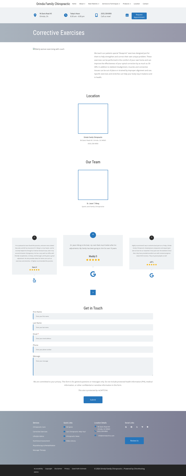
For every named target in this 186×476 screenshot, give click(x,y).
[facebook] (132, 427)
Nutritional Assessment (41, 441)
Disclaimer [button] (58, 469)
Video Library (71, 441)
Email (36, 334)
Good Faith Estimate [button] (79, 469)
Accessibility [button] (38, 469)
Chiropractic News (72, 436)
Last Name (37, 323)
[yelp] (137, 427)
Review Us (134, 441)
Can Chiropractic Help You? (76, 432)
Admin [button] (36, 472)
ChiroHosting (139, 468)
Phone (35, 345)
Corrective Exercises (40, 432)
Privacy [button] (67, 469)
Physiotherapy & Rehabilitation (44, 445)
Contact (145, 4)
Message (36, 356)
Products (126, 4)
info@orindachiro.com (106, 436)
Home (74, 4)
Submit (93, 400)
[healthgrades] (142, 427)
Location (137, 4)
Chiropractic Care (39, 427)
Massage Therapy (39, 450)
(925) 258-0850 (102, 431)
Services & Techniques (110, 4)
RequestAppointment (139, 15)
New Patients (93, 4)
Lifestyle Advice (38, 436)
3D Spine (69, 427)
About (81, 4)
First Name (37, 312)
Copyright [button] (48, 469)
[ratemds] (147, 427)
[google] (126, 427)
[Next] (93, 292)
